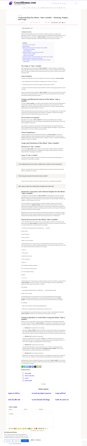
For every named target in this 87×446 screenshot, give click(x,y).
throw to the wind (29, 375)
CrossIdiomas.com (25, 2)
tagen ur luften (14, 393)
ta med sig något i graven (41, 393)
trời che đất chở (14, 400)
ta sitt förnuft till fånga (41, 400)
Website (41, 409)
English (43, 384)
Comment (11, 414)
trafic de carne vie (62, 400)
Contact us (38, 440)
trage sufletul (60, 393)
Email (25, 409)
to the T (27, 378)
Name (10, 409)
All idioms (20, 15)
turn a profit (28, 373)
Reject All (17, 440)
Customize (8, 440)
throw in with (28, 380)
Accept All (25, 440)
